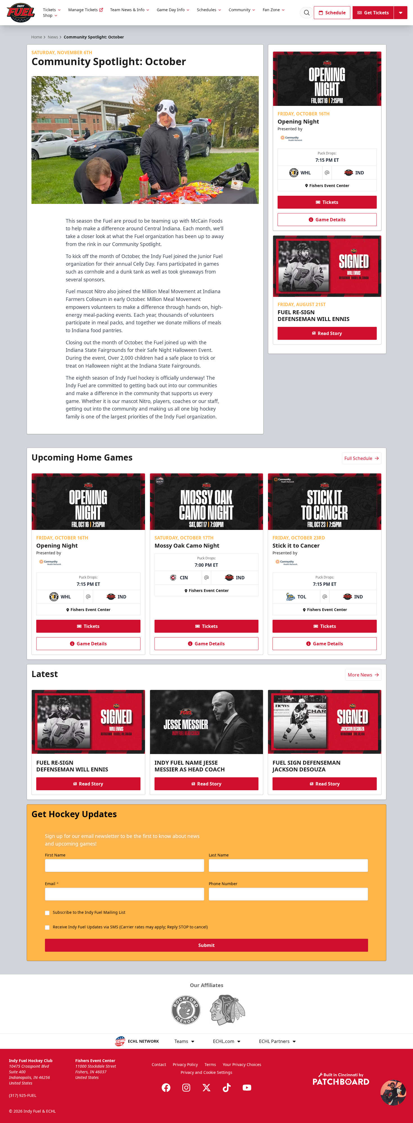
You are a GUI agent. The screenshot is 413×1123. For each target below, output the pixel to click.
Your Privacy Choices (242, 1064)
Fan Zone (271, 9)
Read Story (330, 333)
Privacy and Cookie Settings (206, 1072)
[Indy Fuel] (20, 12)
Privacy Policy (185, 1064)
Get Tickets (376, 13)
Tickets (49, 9)
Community (239, 9)
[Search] (307, 12)
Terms (210, 1064)
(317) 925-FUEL (22, 1095)
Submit (206, 945)
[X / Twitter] (206, 1087)
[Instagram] (186, 1087)
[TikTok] (227, 1087)
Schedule (335, 13)
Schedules (206, 9)
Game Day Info (171, 9)
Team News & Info (127, 9)
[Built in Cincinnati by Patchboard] (341, 1079)
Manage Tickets (83, 9)
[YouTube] (247, 1087)
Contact (159, 1064)
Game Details (331, 220)
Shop (48, 15)
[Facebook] (166, 1087)
